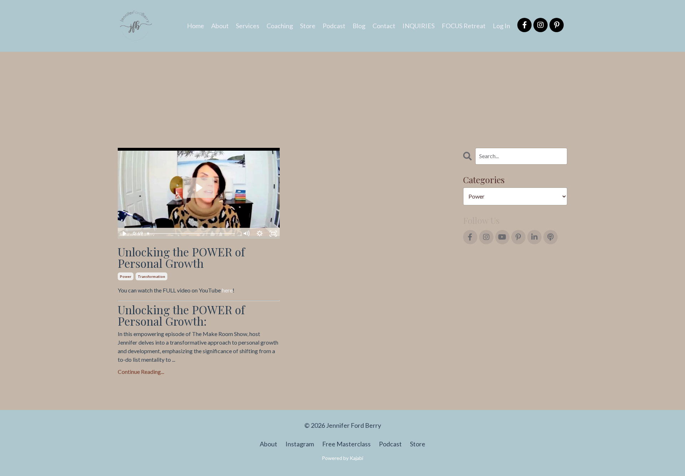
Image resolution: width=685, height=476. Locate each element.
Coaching (280, 26)
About (220, 26)
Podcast (334, 26)
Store (307, 26)
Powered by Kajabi (342, 458)
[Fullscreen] (273, 233)
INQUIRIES (418, 26)
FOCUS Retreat (464, 26)
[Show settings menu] (260, 233)
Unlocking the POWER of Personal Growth (181, 257)
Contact (383, 26)
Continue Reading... (141, 371)
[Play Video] (124, 233)
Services (247, 26)
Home (195, 26)
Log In (501, 26)
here (227, 290)
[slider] (192, 233)
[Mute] (246, 233)
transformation (151, 276)
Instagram (299, 444)
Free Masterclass (346, 444)
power (125, 276)
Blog (358, 26)
